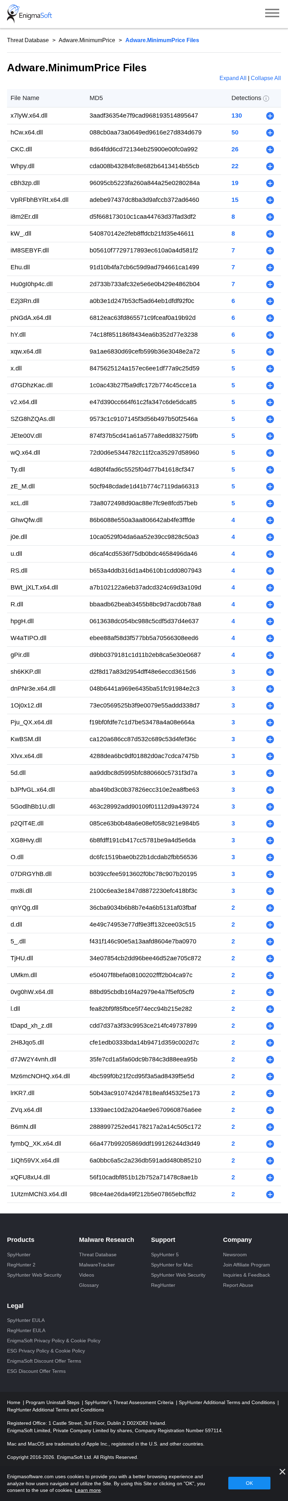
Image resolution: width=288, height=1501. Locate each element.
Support (163, 1239)
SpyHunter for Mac (172, 1265)
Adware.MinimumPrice (87, 40)
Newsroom (235, 1254)
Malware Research (106, 1239)
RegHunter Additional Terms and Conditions (55, 1410)
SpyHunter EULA (26, 1320)
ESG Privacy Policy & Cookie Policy (46, 1351)
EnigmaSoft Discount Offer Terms (44, 1361)
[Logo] (29, 14)
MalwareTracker (97, 1265)
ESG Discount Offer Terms (36, 1371)
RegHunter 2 (21, 1265)
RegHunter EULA (26, 1330)
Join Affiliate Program (246, 1265)
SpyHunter (19, 1254)
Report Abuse (238, 1285)
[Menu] (272, 14)
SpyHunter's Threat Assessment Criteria (130, 1402)
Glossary (89, 1285)
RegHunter (163, 1285)
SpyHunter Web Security (34, 1275)
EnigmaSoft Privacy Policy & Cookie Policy (53, 1340)
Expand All (234, 78)
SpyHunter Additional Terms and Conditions (227, 1402)
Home (14, 1402)
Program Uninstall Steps (53, 1402)
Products (20, 1239)
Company (237, 1239)
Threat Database (28, 40)
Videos (86, 1275)
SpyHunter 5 (165, 1254)
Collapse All (266, 78)
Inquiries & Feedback (246, 1275)
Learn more (88, 1490)
